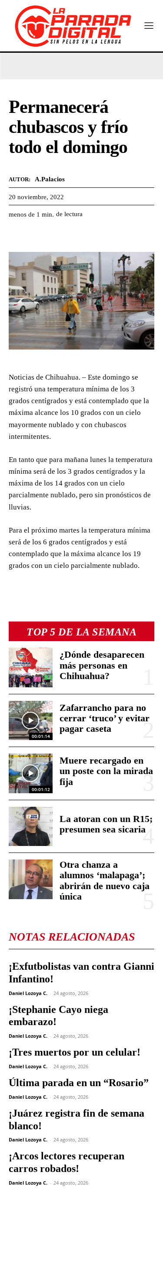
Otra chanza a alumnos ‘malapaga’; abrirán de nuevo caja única (105, 880)
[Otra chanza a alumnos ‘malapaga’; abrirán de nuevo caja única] (31, 879)
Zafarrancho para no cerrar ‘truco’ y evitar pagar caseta (105, 718)
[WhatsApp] (57, 236)
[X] (37, 236)
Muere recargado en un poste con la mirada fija (106, 771)
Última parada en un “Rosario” (79, 1082)
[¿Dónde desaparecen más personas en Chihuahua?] (31, 667)
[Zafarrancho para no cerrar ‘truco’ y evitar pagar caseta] (31, 720)
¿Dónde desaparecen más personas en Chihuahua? (102, 665)
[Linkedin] (77, 236)
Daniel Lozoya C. (28, 993)
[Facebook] (17, 236)
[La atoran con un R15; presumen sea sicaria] (31, 826)
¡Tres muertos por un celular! (74, 1052)
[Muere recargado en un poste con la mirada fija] (31, 773)
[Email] (97, 236)
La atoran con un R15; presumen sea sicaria (106, 824)
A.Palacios (50, 179)
